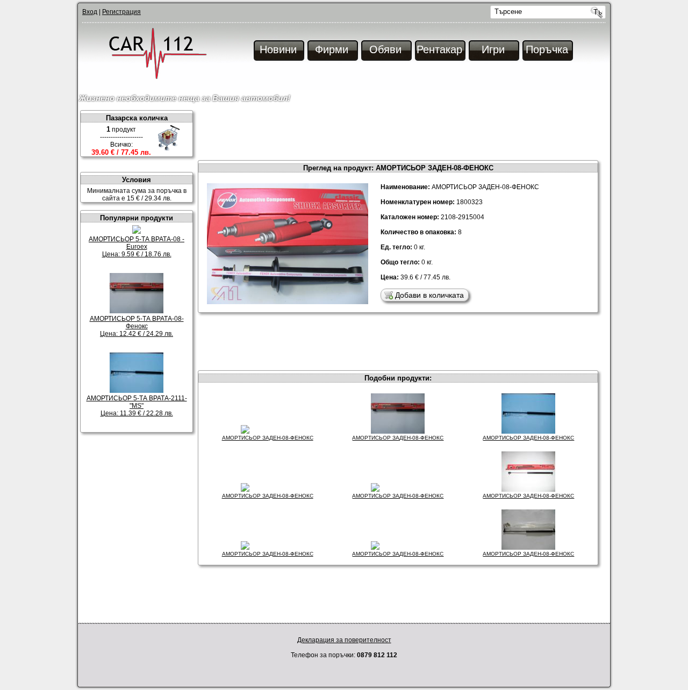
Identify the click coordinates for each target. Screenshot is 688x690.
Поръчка (547, 49)
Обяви (385, 49)
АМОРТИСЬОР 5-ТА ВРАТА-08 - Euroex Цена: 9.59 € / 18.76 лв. (136, 246)
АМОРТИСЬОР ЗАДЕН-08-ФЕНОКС (267, 438)
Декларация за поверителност (344, 640)
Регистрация (121, 12)
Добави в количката (429, 295)
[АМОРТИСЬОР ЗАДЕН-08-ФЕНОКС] (288, 181)
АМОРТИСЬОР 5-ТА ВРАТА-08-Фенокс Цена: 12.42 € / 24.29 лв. (137, 326)
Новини (278, 49)
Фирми (331, 49)
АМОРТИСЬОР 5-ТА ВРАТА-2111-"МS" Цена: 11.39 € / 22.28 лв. (137, 405)
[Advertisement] (403, 134)
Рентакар (439, 49)
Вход (89, 12)
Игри (493, 49)
